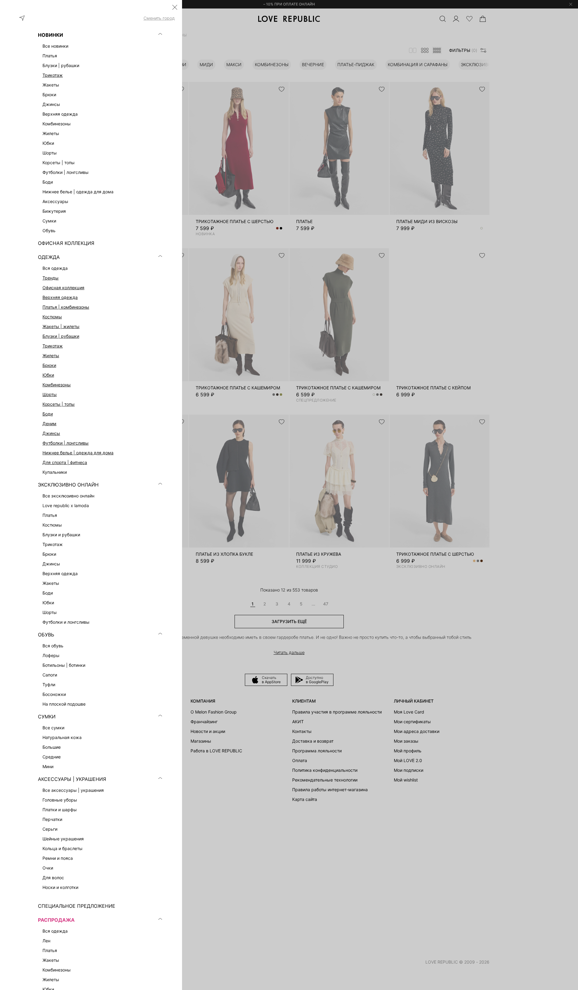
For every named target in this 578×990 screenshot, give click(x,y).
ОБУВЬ (46, 635)
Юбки (48, 375)
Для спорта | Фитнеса (64, 462)
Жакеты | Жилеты (60, 326)
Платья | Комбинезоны (65, 307)
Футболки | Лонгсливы (65, 443)
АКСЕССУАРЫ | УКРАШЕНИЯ (72, 779)
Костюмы (52, 316)
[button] (174, 7)
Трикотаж (52, 75)
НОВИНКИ (50, 35)
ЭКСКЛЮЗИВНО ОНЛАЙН (68, 485)
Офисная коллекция (63, 287)
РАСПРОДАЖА (56, 920)
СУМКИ (47, 717)
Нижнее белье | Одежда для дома (77, 452)
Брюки (49, 365)
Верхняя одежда (60, 297)
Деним (49, 423)
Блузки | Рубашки (60, 336)
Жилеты (50, 355)
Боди (47, 413)
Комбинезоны (56, 384)
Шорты (49, 394)
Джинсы (51, 433)
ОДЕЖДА (49, 257)
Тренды (50, 277)
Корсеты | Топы (58, 404)
